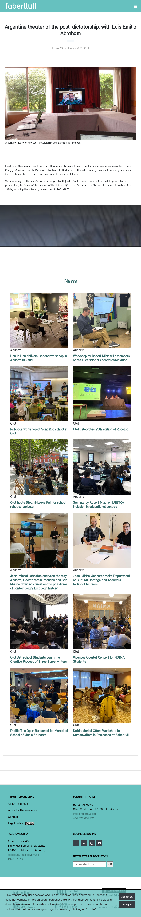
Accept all (127, 896)
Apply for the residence (22, 810)
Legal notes (15, 823)
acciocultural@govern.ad (23, 854)
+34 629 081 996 (83, 818)
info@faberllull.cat (84, 813)
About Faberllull (18, 803)
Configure (127, 904)
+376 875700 (16, 859)
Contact (13, 816)
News (70, 281)
